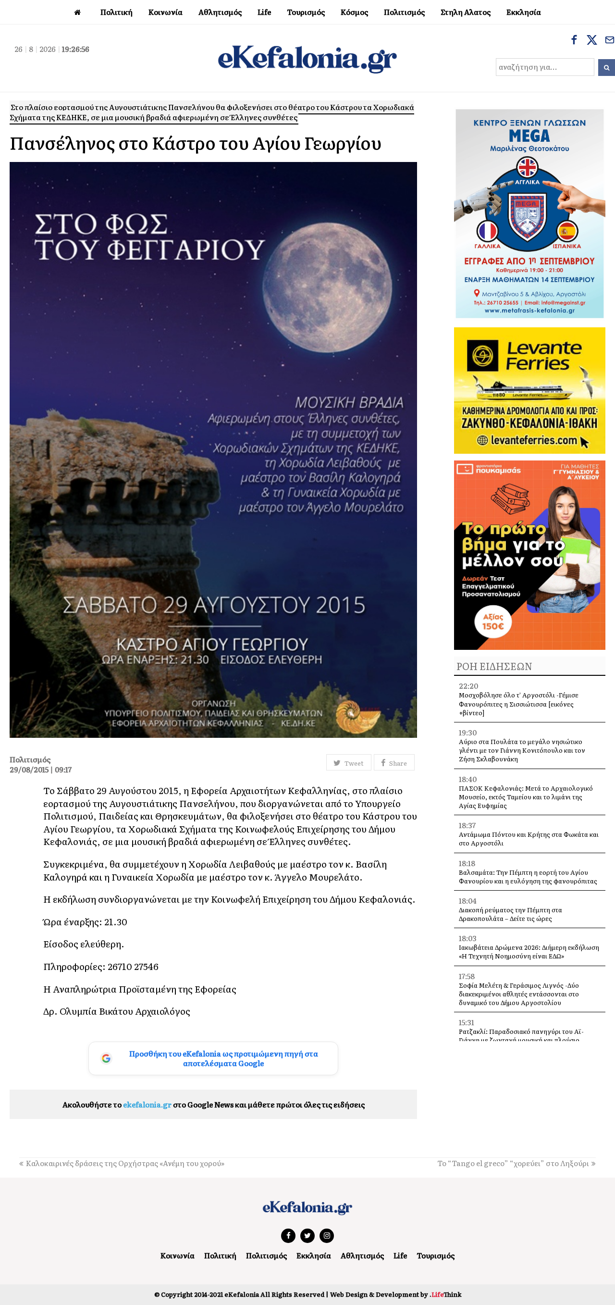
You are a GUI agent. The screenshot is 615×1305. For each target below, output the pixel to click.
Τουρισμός (436, 1255)
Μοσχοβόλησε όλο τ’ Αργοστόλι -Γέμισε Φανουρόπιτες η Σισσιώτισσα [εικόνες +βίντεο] (518, 703)
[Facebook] (574, 41)
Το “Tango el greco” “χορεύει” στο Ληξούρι (513, 1162)
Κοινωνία (177, 1255)
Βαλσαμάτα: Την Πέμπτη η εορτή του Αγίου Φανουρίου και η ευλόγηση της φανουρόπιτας (528, 876)
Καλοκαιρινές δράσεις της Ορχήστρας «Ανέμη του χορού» (125, 1162)
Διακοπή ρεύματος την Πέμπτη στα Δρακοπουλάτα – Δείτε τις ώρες (510, 914)
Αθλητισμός (362, 1255)
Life (400, 1255)
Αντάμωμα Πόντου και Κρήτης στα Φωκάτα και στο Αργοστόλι (529, 838)
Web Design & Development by (395, 1294)
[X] (592, 41)
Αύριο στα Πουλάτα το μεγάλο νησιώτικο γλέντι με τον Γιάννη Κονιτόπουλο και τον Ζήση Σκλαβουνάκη (522, 750)
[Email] (609, 41)
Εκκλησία (313, 1255)
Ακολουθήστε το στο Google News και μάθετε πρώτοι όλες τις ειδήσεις (213, 1104)
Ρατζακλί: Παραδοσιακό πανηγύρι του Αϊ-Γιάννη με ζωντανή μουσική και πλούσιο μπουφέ (521, 1040)
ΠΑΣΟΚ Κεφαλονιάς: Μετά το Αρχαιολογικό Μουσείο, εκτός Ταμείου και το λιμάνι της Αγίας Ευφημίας (526, 796)
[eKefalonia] (307, 58)
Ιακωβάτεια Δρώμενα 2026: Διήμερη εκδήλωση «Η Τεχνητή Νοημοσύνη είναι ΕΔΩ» (529, 951)
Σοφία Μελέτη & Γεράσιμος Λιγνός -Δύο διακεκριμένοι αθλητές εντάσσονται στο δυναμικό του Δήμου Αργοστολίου (519, 994)
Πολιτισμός (266, 1255)
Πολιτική (220, 1255)
